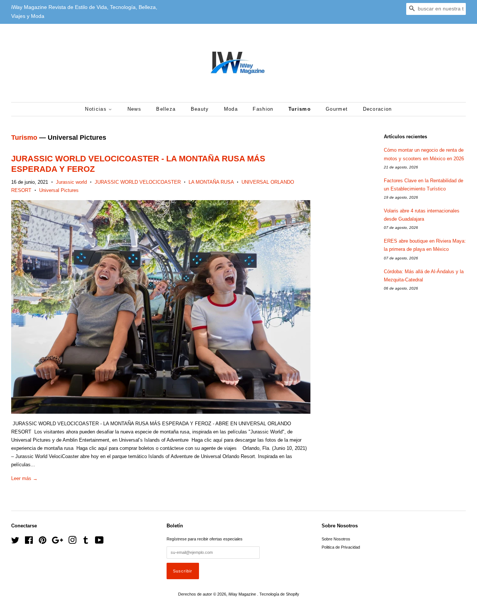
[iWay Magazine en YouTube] (99, 542)
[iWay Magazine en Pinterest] (42, 542)
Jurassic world (71, 182)
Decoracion (377, 109)
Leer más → (24, 478)
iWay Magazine (242, 594)
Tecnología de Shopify (279, 594)
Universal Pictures (59, 190)
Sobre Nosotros (336, 539)
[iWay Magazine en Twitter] (15, 542)
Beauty (200, 109)
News (134, 109)
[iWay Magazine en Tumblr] (86, 542)
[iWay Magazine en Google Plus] (57, 542)
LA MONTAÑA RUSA (211, 182)
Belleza (166, 109)
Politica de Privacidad (341, 547)
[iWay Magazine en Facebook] (29, 542)
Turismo (299, 109)
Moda (231, 109)
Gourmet (337, 109)
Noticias (96, 109)
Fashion (263, 109)
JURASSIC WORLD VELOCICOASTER (138, 182)
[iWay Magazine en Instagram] (72, 542)
